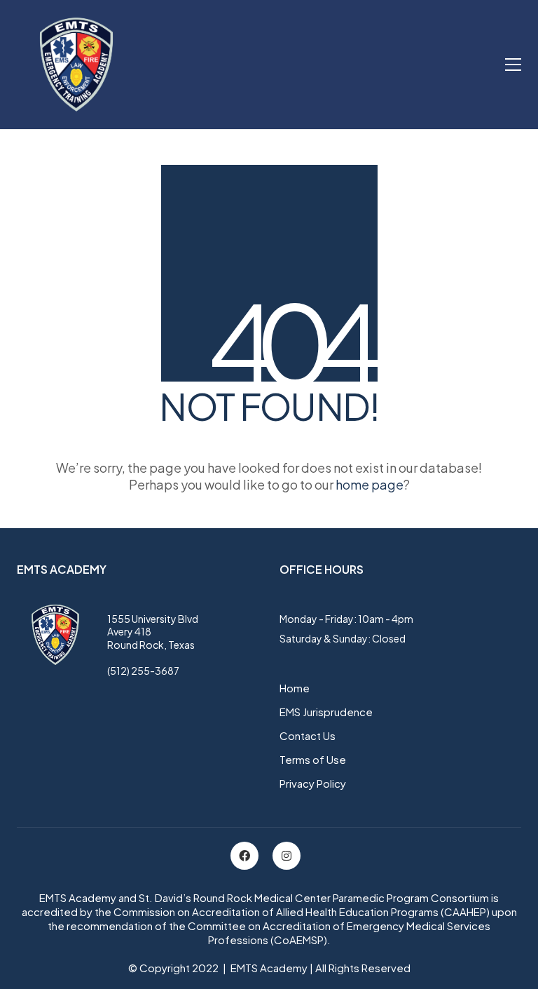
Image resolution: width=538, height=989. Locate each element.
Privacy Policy (313, 783)
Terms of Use (313, 759)
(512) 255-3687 (143, 670)
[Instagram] (287, 856)
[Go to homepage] (76, 64)
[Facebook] (244, 856)
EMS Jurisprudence (326, 711)
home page (370, 484)
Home (295, 687)
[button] (513, 64)
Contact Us (308, 735)
